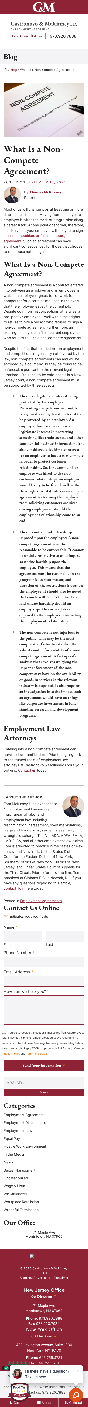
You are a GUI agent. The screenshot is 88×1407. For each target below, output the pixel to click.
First (7, 944)
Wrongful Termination (21, 1210)
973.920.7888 (63, 36)
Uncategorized (16, 1178)
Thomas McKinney (45, 192)
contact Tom (14, 888)
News (8, 1162)
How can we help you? (26, 991)
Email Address (18, 971)
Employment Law (18, 1131)
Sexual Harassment (19, 1170)
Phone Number (19, 952)
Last (49, 944)
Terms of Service (36, 1053)
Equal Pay (12, 1138)
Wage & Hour (14, 1186)
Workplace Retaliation (21, 1202)
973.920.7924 (44, 1324)
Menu (46, 1402)
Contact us (27, 770)
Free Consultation (27, 36)
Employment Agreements (41, 901)
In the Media (14, 1154)
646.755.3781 (44, 1357)
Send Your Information (42, 1065)
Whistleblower (15, 1194)
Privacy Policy (11, 1053)
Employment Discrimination (26, 1122)
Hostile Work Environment (25, 1146)
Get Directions (44, 1296)
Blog (13, 70)
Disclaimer (60, 1277)
